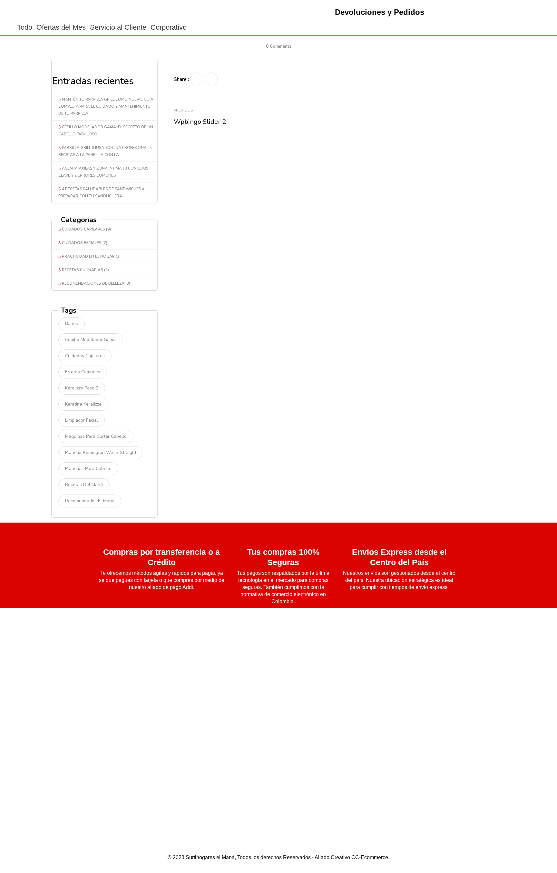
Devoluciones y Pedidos (379, 12)
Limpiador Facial (81, 420)
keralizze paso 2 (81, 388)
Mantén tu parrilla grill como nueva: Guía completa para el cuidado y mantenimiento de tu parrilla (105, 106)
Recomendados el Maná (89, 501)
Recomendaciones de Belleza (93, 283)
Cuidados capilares (85, 356)
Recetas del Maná (84, 485)
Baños (71, 323)
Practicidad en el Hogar (88, 256)
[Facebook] (196, 79)
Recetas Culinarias (82, 269)
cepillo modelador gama (90, 340)
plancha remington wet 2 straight (100, 452)
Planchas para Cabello (88, 469)
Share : (181, 79)
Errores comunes (82, 372)
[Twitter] (211, 79)
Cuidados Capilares (83, 229)
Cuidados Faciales (82, 242)
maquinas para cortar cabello (96, 436)
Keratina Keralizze (83, 404)
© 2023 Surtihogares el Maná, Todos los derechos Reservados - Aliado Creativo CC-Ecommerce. (278, 857)
